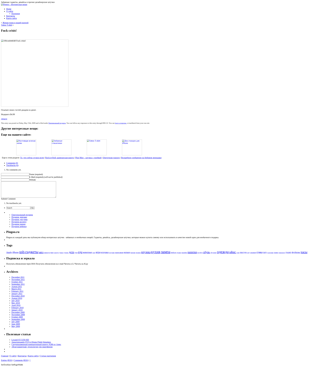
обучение (213, 252)
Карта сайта (33, 356)
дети (71, 252)
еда (80, 252)
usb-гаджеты (28, 252)
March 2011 (16, 289)
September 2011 (18, 284)
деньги (4, 119)
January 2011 (16, 293)
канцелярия (119, 252)
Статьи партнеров (48, 356)
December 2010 (18, 296)
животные (87, 252)
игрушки (112, 252)
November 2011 (18, 279)
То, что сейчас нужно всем (32, 158)
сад (248, 252)
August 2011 (16, 286)
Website (32, 180)
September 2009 (18, 319)
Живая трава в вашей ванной (15, 23)
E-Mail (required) (36, 177)
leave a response (120, 123)
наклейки (184, 252)
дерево (66, 252)
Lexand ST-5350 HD (20, 340)
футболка (296, 252)
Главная (4, 356)
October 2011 (17, 282)
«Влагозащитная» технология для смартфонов (32, 347)
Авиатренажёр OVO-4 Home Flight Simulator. (31, 342)
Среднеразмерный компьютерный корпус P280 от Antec (36, 344)
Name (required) (36, 174)
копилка (133, 252)
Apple (9, 252)
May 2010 (15, 303)
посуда (243, 252)
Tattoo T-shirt (6, 25)
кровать (138, 252)
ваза (51, 252)
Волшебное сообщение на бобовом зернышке (141, 158)
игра (98, 252)
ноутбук (200, 252)
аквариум (47, 252)
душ (76, 252)
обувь (206, 252)
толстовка (270, 252)
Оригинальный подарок (57, 123)
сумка (259, 252)
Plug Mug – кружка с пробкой (88, 158)
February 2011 (17, 291)
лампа (165, 252)
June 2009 (15, 324)
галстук (56, 252)
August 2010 (16, 298)
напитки (192, 252)
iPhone (15, 252)
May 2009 (15, 326)
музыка (179, 252)
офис (232, 252)
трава (276, 252)
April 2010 (15, 305)
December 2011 (17, 277)
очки (237, 252)
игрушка (105, 252)
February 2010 (17, 308)
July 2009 (15, 322)
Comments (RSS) (21, 360)
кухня (155, 252)
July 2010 (15, 301)
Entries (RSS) (6, 360)
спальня (253, 252)
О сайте (12, 356)
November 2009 (18, 315)
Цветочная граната (111, 158)
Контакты (22, 356)
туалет (288, 252)
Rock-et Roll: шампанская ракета (59, 158)
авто (41, 252)
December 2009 (18, 312)
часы (304, 252)
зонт (93, 252)
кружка (146, 252)
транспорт (281, 252)
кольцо (127, 252)
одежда (223, 252)
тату (265, 252)
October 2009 (17, 317)
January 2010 (17, 310)
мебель (173, 252)
